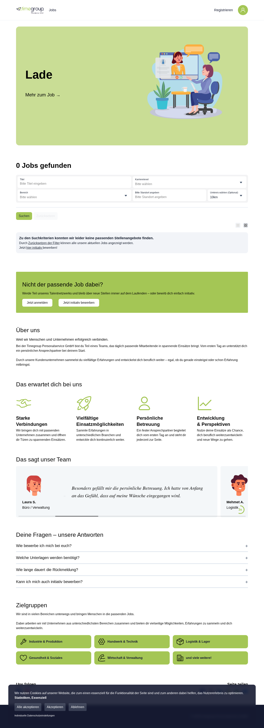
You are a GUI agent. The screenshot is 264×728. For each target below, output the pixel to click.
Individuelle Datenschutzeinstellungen (34, 715)
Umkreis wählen (224, 192)
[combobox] (48, 183)
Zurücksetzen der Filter (44, 243)
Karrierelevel (142, 179)
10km (214, 197)
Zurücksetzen (45, 216)
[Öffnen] (241, 182)
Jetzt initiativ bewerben (79, 302)
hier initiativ (34, 247)
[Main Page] (30, 10)
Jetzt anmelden (37, 302)
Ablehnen (77, 707)
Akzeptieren (55, 707)
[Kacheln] (245, 225)
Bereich (24, 192)
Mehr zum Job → (42, 94)
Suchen (24, 216)
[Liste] (238, 225)
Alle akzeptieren (28, 707)
